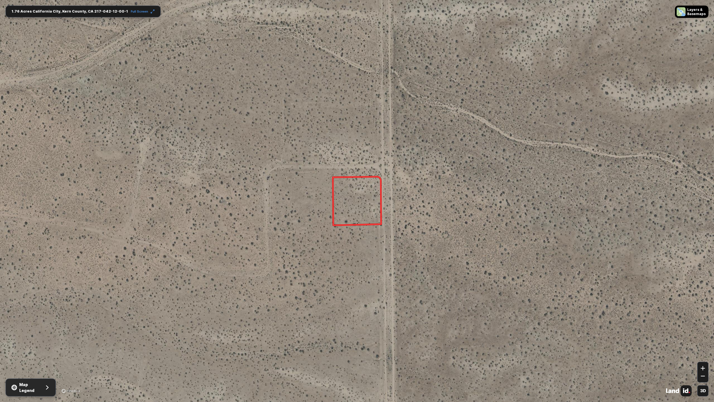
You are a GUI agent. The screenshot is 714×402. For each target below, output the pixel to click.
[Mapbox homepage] (71, 390)
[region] (357, 201)
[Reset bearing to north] (702, 353)
